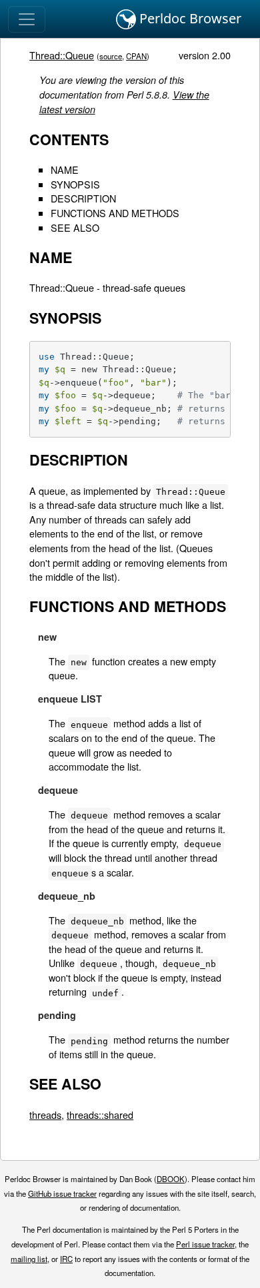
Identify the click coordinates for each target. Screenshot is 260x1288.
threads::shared (100, 1115)
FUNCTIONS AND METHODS (115, 213)
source (110, 56)
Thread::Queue (61, 55)
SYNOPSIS (75, 184)
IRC (66, 1258)
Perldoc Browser (188, 18)
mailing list (29, 1258)
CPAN (136, 56)
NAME (65, 169)
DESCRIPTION (83, 198)
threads (45, 1115)
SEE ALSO (75, 227)
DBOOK (171, 1178)
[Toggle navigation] (26, 19)
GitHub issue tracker (62, 1193)
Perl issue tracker (205, 1244)
